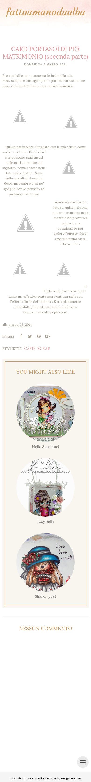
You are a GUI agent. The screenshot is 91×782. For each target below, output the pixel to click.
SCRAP (43, 348)
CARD (29, 348)
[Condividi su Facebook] (21, 336)
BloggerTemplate (71, 778)
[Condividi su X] (30, 336)
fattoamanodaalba (45, 12)
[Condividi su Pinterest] (38, 336)
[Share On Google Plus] (47, 336)
